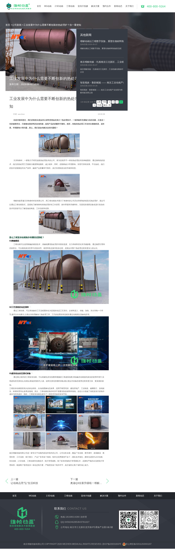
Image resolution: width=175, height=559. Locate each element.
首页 (39, 6)
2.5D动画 (59, 6)
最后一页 (107, 105)
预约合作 (107, 6)
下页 (104, 102)
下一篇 (89, 481)
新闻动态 (118, 6)
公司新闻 (16, 25)
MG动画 (48, 6)
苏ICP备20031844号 (111, 544)
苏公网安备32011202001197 (139, 544)
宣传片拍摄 (83, 6)
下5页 (99, 105)
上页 (99, 102)
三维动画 (70, 6)
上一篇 (24, 481)
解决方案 (95, 6)
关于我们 (129, 6)
